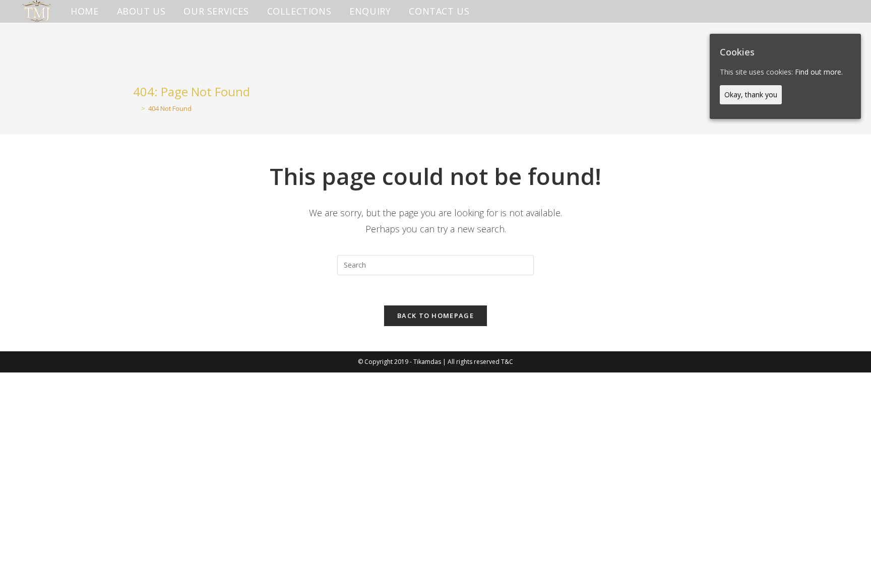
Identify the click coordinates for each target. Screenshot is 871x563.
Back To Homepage (435, 315)
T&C (507, 361)
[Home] (135, 108)
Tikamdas (427, 361)
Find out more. (819, 72)
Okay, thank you (750, 94)
